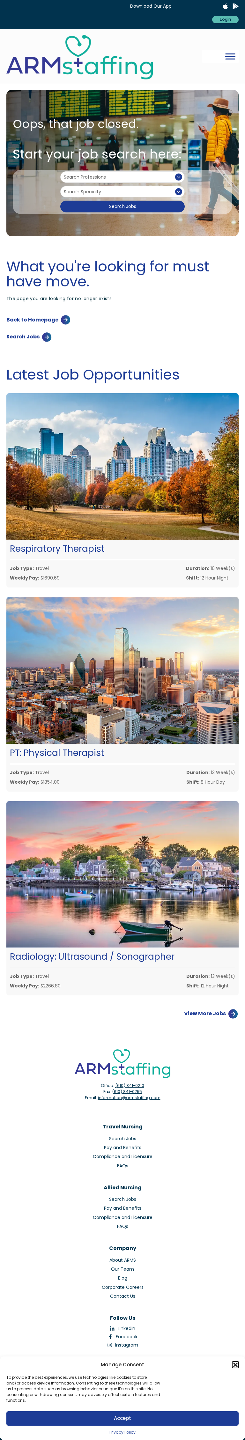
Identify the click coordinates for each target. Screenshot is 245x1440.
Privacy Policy (122, 1432)
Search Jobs (122, 206)
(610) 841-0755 (127, 1092)
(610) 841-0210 (129, 1085)
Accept (122, 1418)
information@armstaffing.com (129, 1098)
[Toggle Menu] (230, 56)
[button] (235, 1365)
